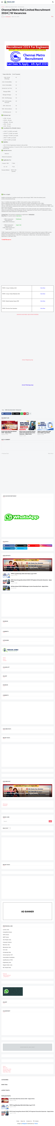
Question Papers (7, 1070)
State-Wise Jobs (7, 1071)
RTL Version (36, 1121)
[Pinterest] (24, 413)
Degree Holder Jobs (7, 965)
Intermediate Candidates (8, 957)
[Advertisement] (27, 29)
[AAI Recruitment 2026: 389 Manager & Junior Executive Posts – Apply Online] (6, 588)
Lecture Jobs (6, 929)
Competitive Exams (7, 932)
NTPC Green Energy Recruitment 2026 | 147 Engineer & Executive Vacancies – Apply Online (27, 433)
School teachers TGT (8, 954)
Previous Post (5, 453)
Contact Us (29, 1121)
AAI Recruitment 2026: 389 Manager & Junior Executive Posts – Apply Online (29, 586)
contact (4, 660)
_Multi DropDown (7, 975)
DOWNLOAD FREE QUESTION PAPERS (28, 314)
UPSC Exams (6, 934)
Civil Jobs (5, 949)
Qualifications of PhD (8, 960)
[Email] (27, 413)
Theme (36, 1123)
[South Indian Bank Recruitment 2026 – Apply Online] (4, 1100)
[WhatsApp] (22, 413)
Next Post (50, 453)
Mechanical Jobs (7, 947)
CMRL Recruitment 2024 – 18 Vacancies (14, 6)
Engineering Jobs (7, 962)
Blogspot (24, 1123)
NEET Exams (6, 937)
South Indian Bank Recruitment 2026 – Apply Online (9, 432)
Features (5, 973)
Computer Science (7, 942)
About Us (5, 1067)
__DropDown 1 (6, 976)
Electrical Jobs (6, 944)
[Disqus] (27, 473)
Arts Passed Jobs (7, 939)
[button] (2, 2)
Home (2, 6)
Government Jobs (7, 1069)
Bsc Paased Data (7, 967)
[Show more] (30, 413)
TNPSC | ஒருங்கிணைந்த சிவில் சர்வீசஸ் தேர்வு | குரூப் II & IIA (44, 432)
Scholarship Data (7, 952)
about (4, 659)
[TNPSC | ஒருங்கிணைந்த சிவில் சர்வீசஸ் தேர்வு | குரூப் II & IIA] (45, 425)
